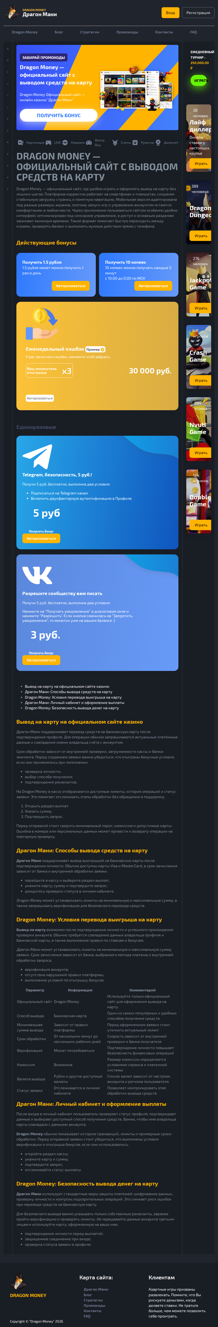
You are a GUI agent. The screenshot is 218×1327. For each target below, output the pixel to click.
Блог (59, 32)
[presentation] (23, 118)
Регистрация (198, 12)
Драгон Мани (96, 1289)
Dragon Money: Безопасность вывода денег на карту (72, 707)
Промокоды (127, 32)
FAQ (193, 32)
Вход (170, 12)
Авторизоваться (70, 285)
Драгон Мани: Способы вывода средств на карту (68, 691)
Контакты (164, 32)
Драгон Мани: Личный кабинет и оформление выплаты (74, 702)
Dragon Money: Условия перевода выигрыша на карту (73, 697)
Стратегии (89, 32)
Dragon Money (25, 32)
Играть (58, 115)
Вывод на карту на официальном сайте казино (67, 686)
